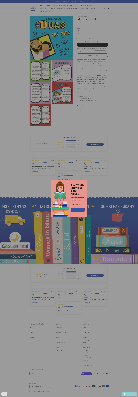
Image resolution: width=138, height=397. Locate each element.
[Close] (85, 181)
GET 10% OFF (77, 210)
